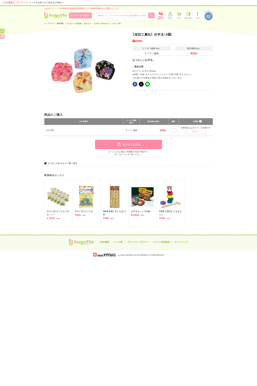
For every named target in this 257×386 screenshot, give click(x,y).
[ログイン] (170, 15)
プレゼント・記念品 (74, 23)
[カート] (179, 15)
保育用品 (60, 23)
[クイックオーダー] (209, 15)
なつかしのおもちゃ (101, 23)
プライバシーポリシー (138, 242)
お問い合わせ (2, 36)
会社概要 (104, 242)
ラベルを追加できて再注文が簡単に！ (33, 2)
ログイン (195, 132)
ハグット (81, 242)
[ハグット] (55, 15)
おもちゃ (87, 23)
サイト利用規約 (162, 242)
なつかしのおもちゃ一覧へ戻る (62, 163)
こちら (125, 154)
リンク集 (118, 242)
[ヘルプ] (197, 15)
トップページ (49, 23)
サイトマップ (181, 242)
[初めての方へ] (188, 15)
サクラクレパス (104, 255)
